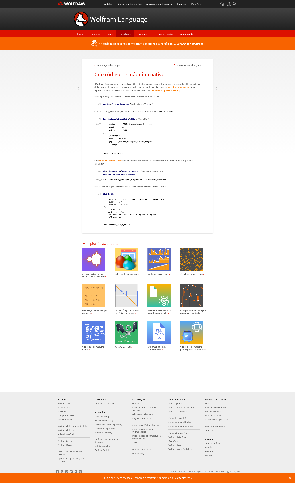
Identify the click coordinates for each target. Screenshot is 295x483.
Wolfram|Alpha (175, 403)
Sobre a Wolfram (212, 443)
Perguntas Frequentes (215, 426)
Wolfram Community (141, 449)
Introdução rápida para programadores (142, 430)
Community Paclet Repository (108, 424)
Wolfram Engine (65, 440)
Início (80, 33)
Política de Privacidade (213, 471)
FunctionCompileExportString (166, 90)
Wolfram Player (65, 444)
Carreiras (209, 447)
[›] (216, 69)
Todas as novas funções (188, 65)
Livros (134, 442)
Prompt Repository (103, 432)
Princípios (95, 33)
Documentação (165, 33)
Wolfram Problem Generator (181, 407)
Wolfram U (136, 403)
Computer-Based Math (178, 418)
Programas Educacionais (143, 418)
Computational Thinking (179, 422)
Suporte (209, 430)
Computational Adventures (180, 426)
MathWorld (173, 440)
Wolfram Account (213, 415)
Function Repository (104, 420)
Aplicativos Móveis (66, 434)
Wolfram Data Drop (177, 436)
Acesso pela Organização (216, 419)
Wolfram (181, 471)
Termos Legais (194, 471)
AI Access (62, 411)
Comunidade (186, 33)
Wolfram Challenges (177, 411)
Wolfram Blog (138, 453)
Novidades (125, 33)
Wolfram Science (175, 444)
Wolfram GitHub (102, 450)
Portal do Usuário (213, 411)
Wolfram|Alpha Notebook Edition (73, 426)
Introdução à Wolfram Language (146, 425)
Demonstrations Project (179, 432)
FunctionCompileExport (179, 87)
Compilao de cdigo (108, 65)
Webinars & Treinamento (143, 414)
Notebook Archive (103, 446)
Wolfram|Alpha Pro (66, 430)
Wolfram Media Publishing (180, 449)
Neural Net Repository (105, 428)
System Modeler (65, 419)
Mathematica (64, 407)
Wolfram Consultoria (104, 403)
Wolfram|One (64, 403)
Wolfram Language (119, 19)
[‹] (78, 69)
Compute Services (66, 415)
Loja (207, 403)
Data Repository (102, 416)
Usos (110, 33)
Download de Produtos (216, 407)
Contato (209, 451)
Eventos (209, 455)
